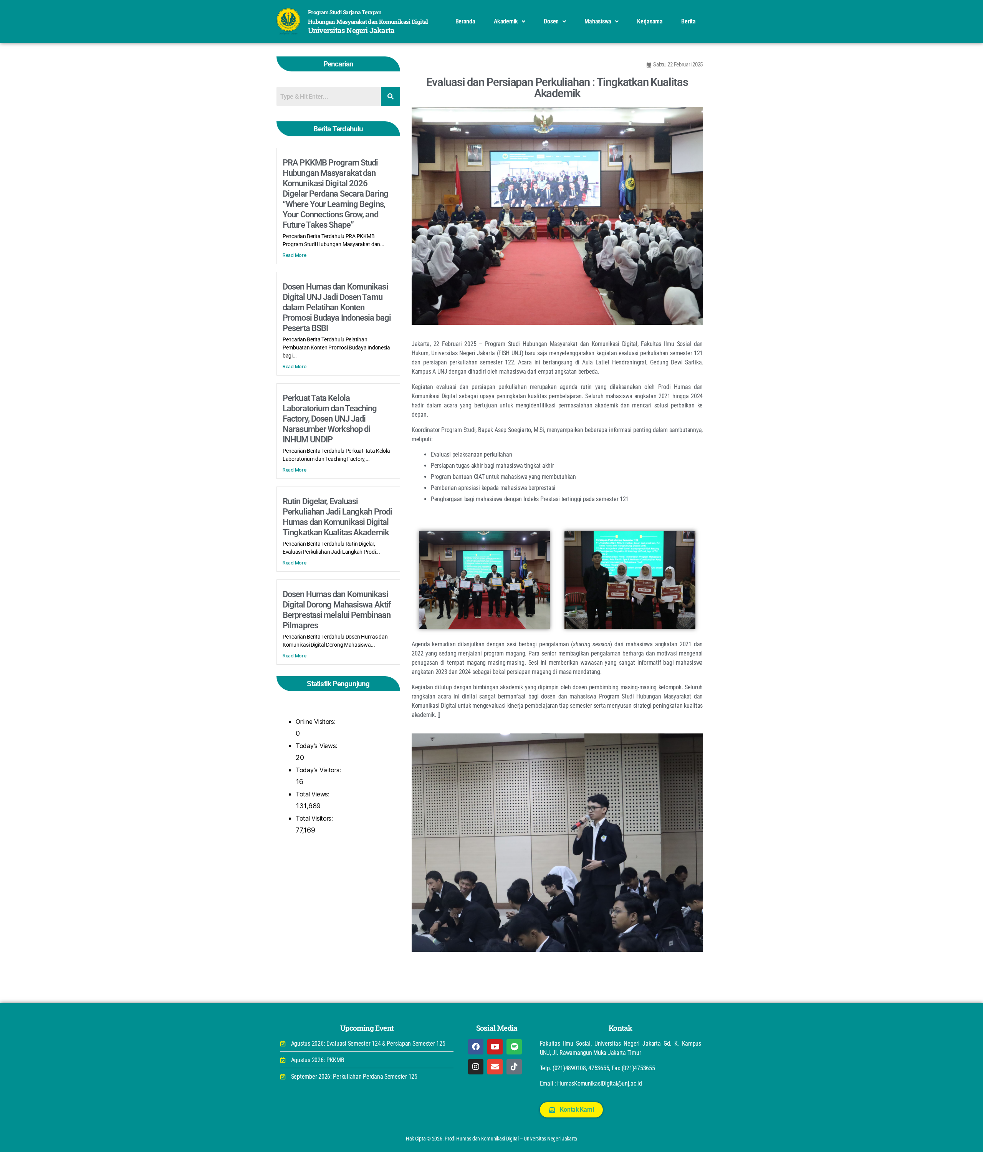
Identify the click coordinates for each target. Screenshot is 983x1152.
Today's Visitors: (319, 770)
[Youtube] (495, 1046)
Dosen (551, 21)
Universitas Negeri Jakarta (351, 30)
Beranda (465, 21)
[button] (510, 21)
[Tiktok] (514, 1066)
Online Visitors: (316, 721)
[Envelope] (495, 1066)
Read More (294, 255)
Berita (688, 21)
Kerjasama (650, 21)
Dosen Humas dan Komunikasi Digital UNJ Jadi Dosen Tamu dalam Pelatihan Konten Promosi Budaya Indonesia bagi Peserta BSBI (337, 307)
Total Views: (313, 794)
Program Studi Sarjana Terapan (344, 12)
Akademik (506, 21)
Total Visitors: (315, 818)
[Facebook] (475, 1046)
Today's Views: (317, 746)
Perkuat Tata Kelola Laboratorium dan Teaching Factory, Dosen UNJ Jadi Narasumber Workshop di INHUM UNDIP (330, 418)
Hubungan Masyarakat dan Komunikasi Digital (368, 21)
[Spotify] (514, 1046)
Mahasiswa (597, 21)
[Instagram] (475, 1066)
